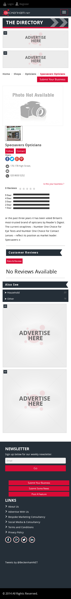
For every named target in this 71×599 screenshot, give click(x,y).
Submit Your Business (52, 79)
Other (10, 298)
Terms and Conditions (21, 527)
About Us (13, 506)
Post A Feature (39, 494)
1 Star (8, 207)
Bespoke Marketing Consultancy (26, 517)
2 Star (8, 204)
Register (24, 4)
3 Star (8, 201)
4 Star (8, 198)
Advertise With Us (18, 511)
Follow (9, 151)
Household (13, 292)
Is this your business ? (53, 183)
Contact (21, 151)
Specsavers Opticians (52, 74)
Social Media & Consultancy (24, 522)
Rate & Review (14, 261)
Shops (17, 74)
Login (10, 4)
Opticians (30, 74)
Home (6, 74)
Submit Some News (39, 488)
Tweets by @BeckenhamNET (21, 562)
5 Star (8, 195)
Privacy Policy (16, 532)
